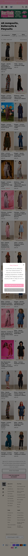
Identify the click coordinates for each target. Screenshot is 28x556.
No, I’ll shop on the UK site (14, 290)
